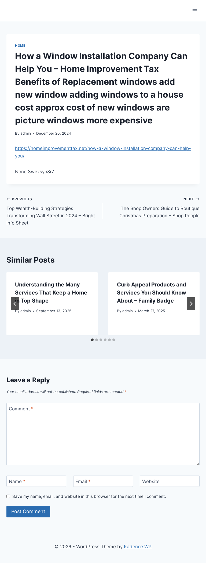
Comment (21, 408)
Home (20, 45)
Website (151, 481)
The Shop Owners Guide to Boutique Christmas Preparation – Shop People (159, 207)
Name (17, 481)
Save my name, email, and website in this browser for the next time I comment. (89, 496)
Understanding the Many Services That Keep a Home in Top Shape (51, 292)
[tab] (92, 339)
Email (83, 481)
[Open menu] (195, 10)
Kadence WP (138, 546)
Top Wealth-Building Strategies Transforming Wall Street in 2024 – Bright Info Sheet (50, 211)
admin (25, 133)
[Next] (191, 303)
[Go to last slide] (15, 303)
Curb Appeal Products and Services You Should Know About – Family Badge (151, 292)
